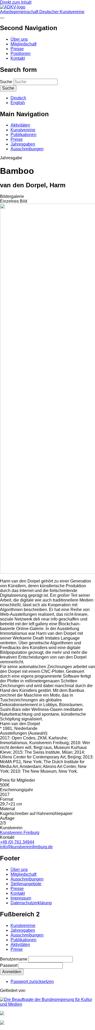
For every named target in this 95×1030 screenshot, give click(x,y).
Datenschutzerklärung (31, 903)
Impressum (21, 898)
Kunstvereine (23, 130)
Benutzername (13, 959)
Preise (17, 139)
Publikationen (23, 134)
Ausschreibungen (27, 149)
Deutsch (18, 98)
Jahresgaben (23, 144)
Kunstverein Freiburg (19, 832)
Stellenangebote (26, 884)
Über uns (19, 39)
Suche (6, 82)
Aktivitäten (20, 125)
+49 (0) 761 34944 (17, 842)
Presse (17, 48)
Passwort (8, 965)
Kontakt (18, 58)
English (18, 102)
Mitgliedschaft (23, 44)
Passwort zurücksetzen (32, 981)
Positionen (21, 53)
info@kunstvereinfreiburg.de (26, 847)
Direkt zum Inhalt (15, 2)
